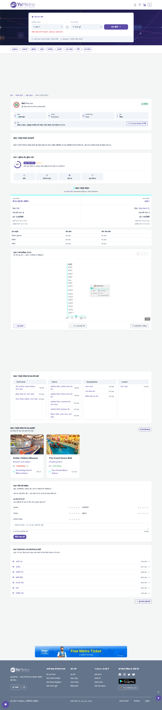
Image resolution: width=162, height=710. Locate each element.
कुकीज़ (147, 701)
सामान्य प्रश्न (99, 682)
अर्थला (17, 567)
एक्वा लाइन (22, 117)
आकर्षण (59, 49)
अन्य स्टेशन (87, 49)
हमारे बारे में (98, 674)
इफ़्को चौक (19, 577)
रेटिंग (78, 49)
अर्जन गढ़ (18, 561)
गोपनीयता (137, 701)
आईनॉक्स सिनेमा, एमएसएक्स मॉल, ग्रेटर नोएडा (60, 403)
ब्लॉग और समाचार (100, 686)
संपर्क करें (97, 678)
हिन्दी (16, 687)
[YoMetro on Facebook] (120, 675)
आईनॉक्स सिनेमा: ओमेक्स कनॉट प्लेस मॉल (61, 395)
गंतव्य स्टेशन (74, 22)
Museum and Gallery (22, 462)
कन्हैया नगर (19, 593)
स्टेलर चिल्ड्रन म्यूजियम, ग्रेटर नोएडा (27, 399)
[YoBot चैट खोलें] (5, 704)
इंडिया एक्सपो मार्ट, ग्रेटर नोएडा (25, 394)
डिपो (18, 208)
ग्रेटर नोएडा (124, 386)
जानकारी (24, 49)
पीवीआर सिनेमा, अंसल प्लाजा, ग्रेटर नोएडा (61, 415)
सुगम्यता (15, 507)
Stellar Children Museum (25, 458)
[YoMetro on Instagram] (124, 675)
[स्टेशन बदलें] (67, 27)
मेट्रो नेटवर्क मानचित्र (53, 678)
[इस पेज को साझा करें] (158, 692)
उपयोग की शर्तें (123, 701)
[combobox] (48, 27)
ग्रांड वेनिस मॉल (90, 391)
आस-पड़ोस (69, 49)
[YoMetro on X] (129, 675)
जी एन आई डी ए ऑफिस (20, 201)
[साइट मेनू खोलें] (150, 5)
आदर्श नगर (19, 572)
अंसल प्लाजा (89, 386)
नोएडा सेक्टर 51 (143, 208)
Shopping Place (55, 462)
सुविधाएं (33, 49)
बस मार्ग (72, 674)
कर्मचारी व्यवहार (18, 519)
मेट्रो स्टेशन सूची (51, 686)
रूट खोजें (114, 27)
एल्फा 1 (147, 201)
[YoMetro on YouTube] (133, 675)
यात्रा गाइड (74, 678)
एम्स (16, 588)
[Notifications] (135, 4)
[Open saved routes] (158, 698)
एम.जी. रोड (19, 582)
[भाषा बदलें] (144, 4)
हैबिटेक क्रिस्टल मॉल (91, 396)
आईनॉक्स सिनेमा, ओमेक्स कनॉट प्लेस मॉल (61, 387)
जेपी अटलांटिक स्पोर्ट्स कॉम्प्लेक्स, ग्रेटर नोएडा (25, 387)
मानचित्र (50, 49)
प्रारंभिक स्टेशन (36, 22)
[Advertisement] (81, 74)
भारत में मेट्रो (74, 682)
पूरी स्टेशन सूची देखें (144, 601)
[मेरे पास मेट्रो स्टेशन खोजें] (139, 5)
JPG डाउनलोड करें (79, 326)
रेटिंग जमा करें (20, 537)
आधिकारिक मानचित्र (140, 326)
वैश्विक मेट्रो (74, 686)
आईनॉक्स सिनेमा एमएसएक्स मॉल (60, 409)
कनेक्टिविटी (85, 507)
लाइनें (41, 49)
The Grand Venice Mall (60, 458)
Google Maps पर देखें (138, 123)
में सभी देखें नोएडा (145, 429)
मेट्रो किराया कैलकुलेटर (53, 682)
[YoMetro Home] (22, 4)
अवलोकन (15, 49)
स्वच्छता (15, 513)
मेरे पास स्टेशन (51, 674)
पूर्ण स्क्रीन (20, 326)
